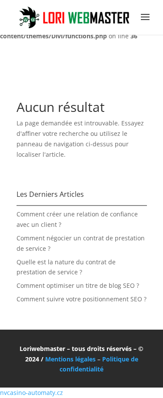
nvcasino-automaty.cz (31, 392)
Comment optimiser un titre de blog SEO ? (78, 285)
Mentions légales (70, 359)
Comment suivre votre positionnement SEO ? (81, 299)
